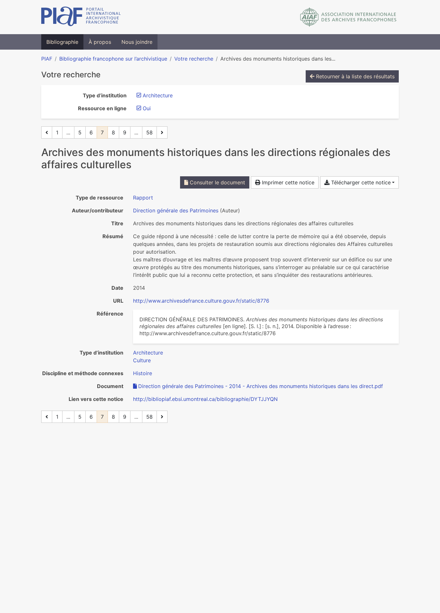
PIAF (46, 58)
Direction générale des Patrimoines (175, 210)
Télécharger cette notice (360, 182)
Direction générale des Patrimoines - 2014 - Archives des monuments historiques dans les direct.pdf (260, 386)
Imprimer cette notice (287, 182)
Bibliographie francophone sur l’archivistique (113, 58)
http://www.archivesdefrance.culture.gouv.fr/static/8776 (201, 300)
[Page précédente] (46, 132)
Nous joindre (136, 42)
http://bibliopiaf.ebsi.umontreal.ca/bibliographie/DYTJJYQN (205, 399)
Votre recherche (193, 58)
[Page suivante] (162, 132)
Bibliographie (62, 42)
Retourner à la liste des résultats (354, 76)
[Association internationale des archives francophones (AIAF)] (348, 17)
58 (149, 132)
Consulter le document (216, 182)
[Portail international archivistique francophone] (81, 17)
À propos (100, 42)
